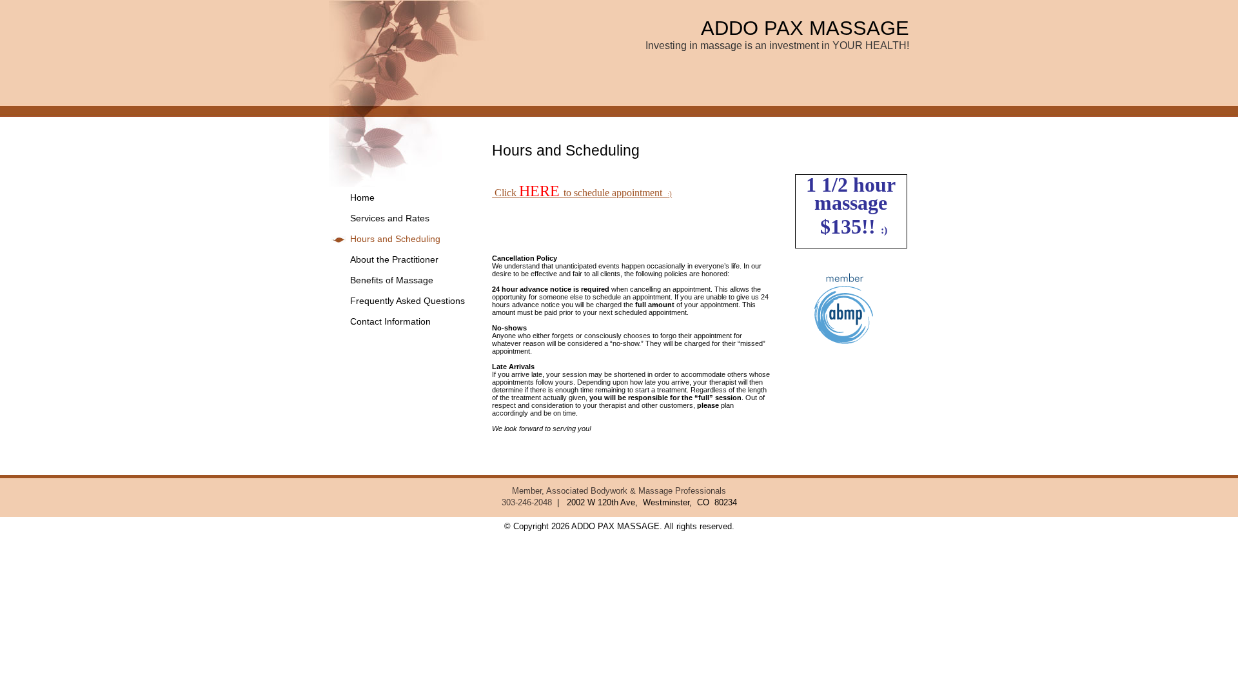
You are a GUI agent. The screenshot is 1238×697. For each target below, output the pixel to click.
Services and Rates (389, 218)
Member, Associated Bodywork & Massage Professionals (619, 491)
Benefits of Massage (391, 280)
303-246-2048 (527, 502)
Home (362, 198)
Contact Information (390, 322)
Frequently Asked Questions (407, 301)
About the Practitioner (394, 260)
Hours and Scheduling (395, 239)
